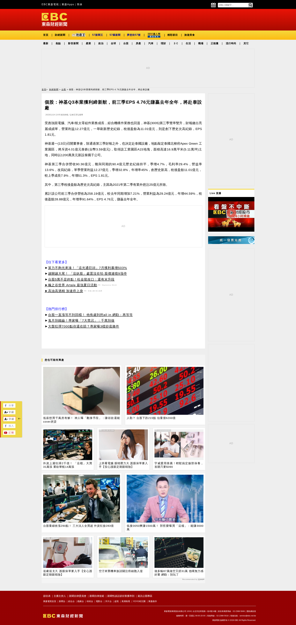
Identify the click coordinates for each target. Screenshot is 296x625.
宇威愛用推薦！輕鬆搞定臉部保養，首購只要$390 (179, 465)
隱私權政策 (251, 611)
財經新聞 (60, 35)
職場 (201, 43)
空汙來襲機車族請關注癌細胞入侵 (121, 571)
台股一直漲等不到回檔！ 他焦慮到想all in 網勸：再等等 (90, 315)
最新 (45, 43)
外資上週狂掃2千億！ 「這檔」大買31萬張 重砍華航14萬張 (67, 465)
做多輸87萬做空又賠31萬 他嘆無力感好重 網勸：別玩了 (179, 573)
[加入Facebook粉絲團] (9, 427)
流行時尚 (231, 43)
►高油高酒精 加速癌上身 (64, 291)
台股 (126, 43)
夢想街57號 (134, 35)
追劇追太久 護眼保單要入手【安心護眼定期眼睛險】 (67, 573)
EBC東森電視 (50, 4)
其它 (246, 43)
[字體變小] (9, 420)
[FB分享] (9, 407)
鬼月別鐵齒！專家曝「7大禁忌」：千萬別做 (81, 320)
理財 (163, 43)
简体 (79, 4)
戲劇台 (80, 601)
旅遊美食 (189, 35)
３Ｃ (176, 43)
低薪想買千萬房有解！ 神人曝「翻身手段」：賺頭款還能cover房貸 (81, 419)
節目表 (47, 596)
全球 (113, 43)
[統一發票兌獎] (231, 243)
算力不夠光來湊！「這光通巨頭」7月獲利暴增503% (87, 268)
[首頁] (54, 19)
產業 (88, 43)
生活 (188, 43)
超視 (116, 601)
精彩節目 (172, 35)
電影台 (99, 601)
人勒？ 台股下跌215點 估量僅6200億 (151, 418)
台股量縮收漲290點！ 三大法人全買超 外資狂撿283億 (78, 525)
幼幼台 (90, 601)
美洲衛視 (125, 601)
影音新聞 (73, 43)
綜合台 (71, 601)
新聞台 (62, 601)
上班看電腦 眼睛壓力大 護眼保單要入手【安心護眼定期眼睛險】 (123, 465)
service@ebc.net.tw (248, 616)
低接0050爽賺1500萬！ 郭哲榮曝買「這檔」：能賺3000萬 (165, 527)
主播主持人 (60, 596)
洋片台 (108, 601)
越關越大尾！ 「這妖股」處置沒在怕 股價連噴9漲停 (87, 273)
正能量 (215, 43)
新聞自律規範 (96, 596)
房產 (138, 43)
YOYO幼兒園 (139, 601)
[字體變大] (9, 413)
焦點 (58, 43)
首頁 (45, 35)
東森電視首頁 (49, 601)
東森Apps (68, 4)
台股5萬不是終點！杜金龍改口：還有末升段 (81, 279)
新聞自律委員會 (77, 596)
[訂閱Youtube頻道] (9, 434)
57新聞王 (97, 35)
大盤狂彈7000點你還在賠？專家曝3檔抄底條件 (83, 326)
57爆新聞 (115, 35)
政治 (101, 43)
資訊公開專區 (145, 596)
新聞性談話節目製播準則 (120, 596)
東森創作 (152, 601)
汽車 (151, 43)
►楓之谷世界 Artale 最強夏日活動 (71, 285)
